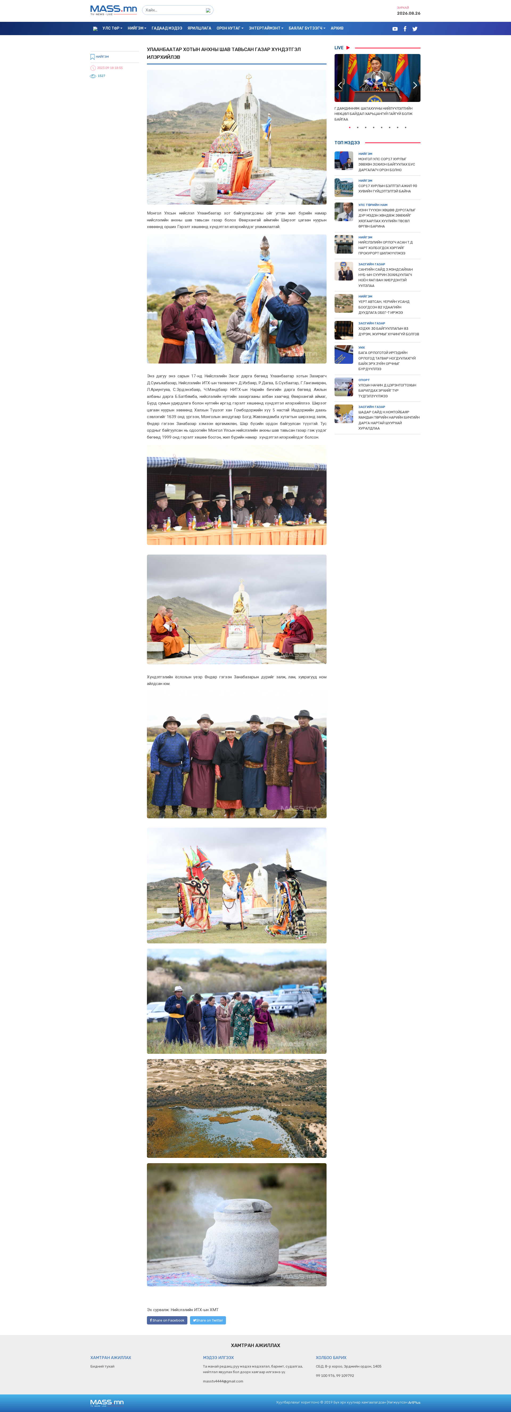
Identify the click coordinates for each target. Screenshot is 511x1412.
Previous (340, 85)
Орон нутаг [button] (228, 28)
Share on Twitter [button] (209, 1320)
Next (415, 85)
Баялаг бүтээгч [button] (305, 28)
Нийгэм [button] (135, 28)
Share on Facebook (168, 1320)
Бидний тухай (102, 1366)
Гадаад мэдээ (167, 28)
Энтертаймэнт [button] (265, 28)
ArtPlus (414, 1402)
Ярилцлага (199, 28)
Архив (337, 28)
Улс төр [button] (111, 28)
